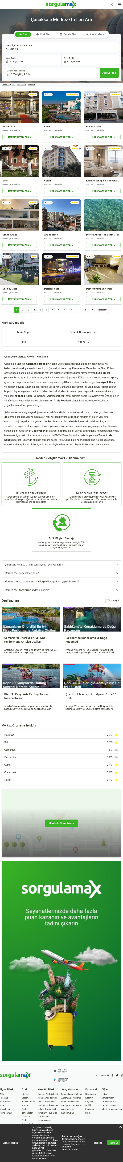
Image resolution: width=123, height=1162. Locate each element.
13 (91, 310)
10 (70, 310)
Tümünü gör (113, 600)
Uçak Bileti (45, 34)
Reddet (98, 1143)
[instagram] (122, 1075)
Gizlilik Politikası (40, 1155)
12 (84, 310)
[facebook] (112, 1075)
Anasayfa (6, 85)
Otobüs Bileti (70, 34)
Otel (25, 34)
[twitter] (117, 1075)
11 (77, 310)
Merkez (31, 85)
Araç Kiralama (97, 34)
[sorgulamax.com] (61, 4)
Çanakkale (21, 85)
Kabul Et (114, 1143)
